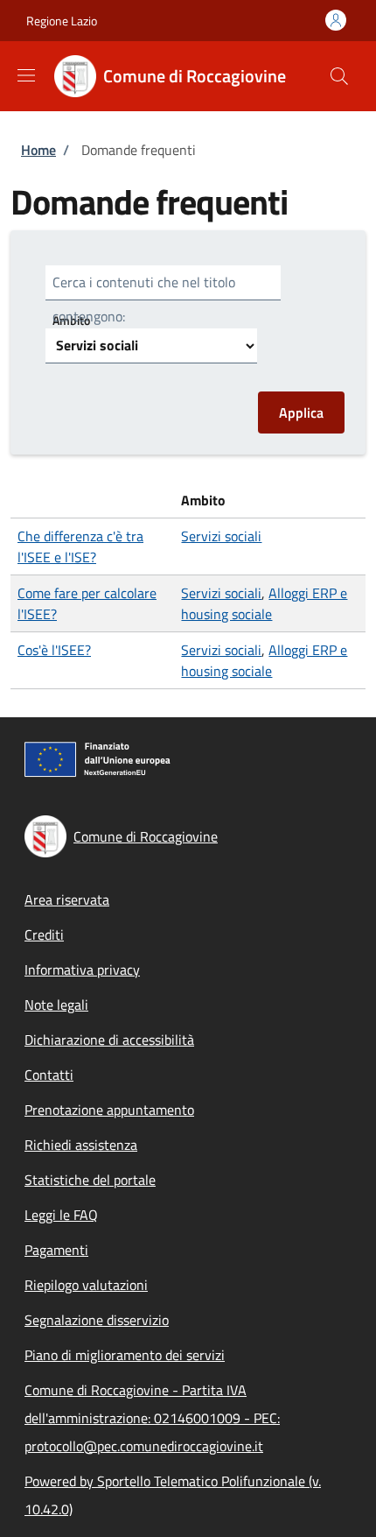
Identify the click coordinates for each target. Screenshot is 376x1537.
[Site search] (339, 76)
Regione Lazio (61, 20)
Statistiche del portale (90, 1179)
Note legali (56, 1004)
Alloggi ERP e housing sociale (264, 603)
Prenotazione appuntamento (109, 1109)
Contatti (48, 1074)
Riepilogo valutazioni (86, 1284)
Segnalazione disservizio (96, 1319)
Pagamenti (56, 1249)
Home (38, 149)
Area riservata (66, 899)
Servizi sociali (221, 535)
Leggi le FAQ (61, 1214)
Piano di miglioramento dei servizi (124, 1354)
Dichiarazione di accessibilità (109, 1039)
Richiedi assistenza (80, 1144)
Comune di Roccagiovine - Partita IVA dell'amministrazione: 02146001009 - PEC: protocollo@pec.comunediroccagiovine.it (152, 1417)
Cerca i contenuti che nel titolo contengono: (143, 299)
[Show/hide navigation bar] (26, 75)
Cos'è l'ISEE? (54, 649)
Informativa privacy (82, 969)
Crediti (44, 934)
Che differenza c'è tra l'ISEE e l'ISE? (80, 546)
